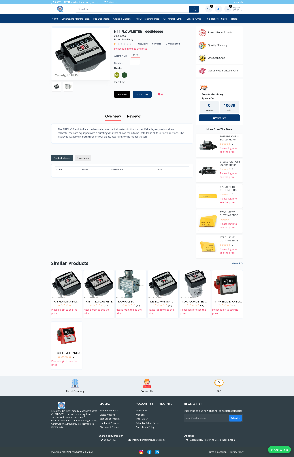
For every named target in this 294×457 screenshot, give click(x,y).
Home (55, 18)
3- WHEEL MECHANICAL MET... (67, 353)
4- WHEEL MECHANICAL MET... (228, 301)
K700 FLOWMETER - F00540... (193, 301)
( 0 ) (232, 143)
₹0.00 (236, 9)
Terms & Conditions (218, 451)
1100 (135, 55)
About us (238, 2)
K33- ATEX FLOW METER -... (100, 301)
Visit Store (220, 117)
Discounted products (110, 427)
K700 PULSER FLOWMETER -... (127, 301)
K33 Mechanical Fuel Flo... (65, 301)
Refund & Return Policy (147, 423)
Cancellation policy (145, 427)
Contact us (111, 2)
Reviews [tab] (134, 116)
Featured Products (109, 410)
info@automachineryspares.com (86, 2)
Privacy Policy (236, 451)
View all (236, 263)
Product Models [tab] (62, 157)
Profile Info (141, 410)
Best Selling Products (110, 418)
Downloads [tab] (83, 157)
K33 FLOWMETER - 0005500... (161, 301)
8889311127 (61, 2)
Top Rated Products (109, 423)
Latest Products (107, 414)
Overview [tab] (113, 116)
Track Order (141, 418)
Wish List (140, 414)
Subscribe (235, 418)
